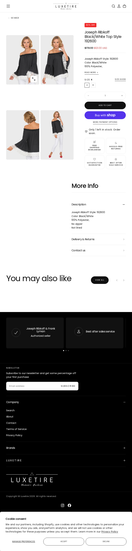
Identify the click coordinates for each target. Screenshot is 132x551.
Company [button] (12, 402)
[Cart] (124, 6)
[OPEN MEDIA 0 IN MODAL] (34, 79)
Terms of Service (16, 429)
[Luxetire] (32, 479)
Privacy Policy (109, 531)
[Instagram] (62, 505)
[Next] (124, 280)
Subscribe (68, 386)
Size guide (120, 79)
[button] (8, 6)
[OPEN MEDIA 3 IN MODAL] (68, 154)
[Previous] (117, 280)
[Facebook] (69, 505)
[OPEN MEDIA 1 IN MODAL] (68, 79)
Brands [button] (10, 448)
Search (10, 410)
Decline (106, 541)
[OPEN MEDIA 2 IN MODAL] (34, 154)
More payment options (105, 122)
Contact (11, 423)
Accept (63, 541)
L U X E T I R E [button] (13, 460)
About (9, 416)
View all (99, 280)
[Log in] (119, 6)
